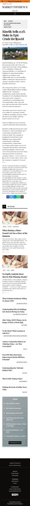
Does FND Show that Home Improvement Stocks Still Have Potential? (13, 357)
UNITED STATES (7, 27)
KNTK (5, 21)
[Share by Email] (22, 197)
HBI (8, 270)
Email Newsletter (15, 487)
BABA (4, 226)
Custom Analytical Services (15, 491)
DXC (4, 270)
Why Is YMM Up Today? (13, 403)
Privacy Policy (15, 475)
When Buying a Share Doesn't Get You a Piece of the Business (14, 233)
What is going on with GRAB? (14, 413)
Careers (15, 483)
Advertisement (15, 481)
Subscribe (15, 11)
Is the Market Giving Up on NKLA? (16, 436)
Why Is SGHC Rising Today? (12, 379)
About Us (15, 471)
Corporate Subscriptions (15, 489)
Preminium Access (15, 442)
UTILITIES (10, 21)
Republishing (15, 479)
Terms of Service (15, 473)
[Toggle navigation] (15, 13)
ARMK (12, 270)
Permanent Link (22, 44)
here (3, 162)
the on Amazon (17, 1)
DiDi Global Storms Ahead (13, 408)
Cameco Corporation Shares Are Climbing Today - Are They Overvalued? (14, 343)
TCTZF (9, 226)
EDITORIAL (16, 226)
